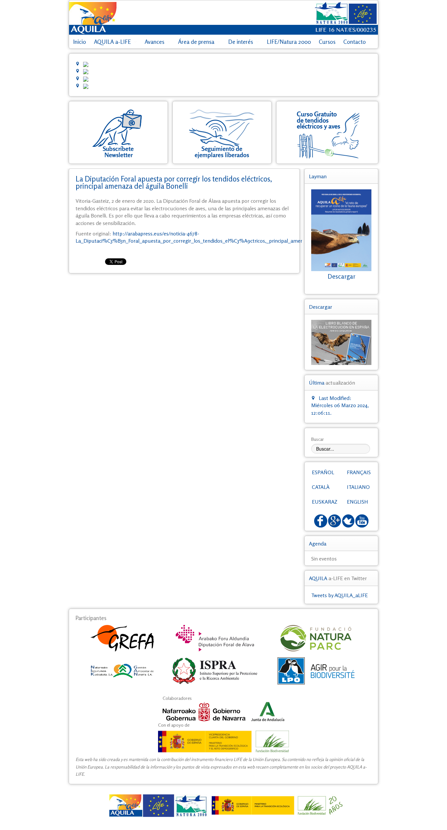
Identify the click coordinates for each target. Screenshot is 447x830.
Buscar (317, 439)
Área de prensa (196, 41)
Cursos (327, 41)
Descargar (341, 276)
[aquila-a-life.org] (223, 805)
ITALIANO (358, 487)
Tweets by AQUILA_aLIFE (339, 595)
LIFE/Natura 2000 (289, 41)
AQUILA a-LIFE (112, 41)
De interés (240, 41)
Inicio (79, 41)
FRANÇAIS (359, 472)
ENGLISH (357, 501)
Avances (154, 41)
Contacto (354, 41)
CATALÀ (321, 487)
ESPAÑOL (323, 472)
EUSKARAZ (324, 501)
